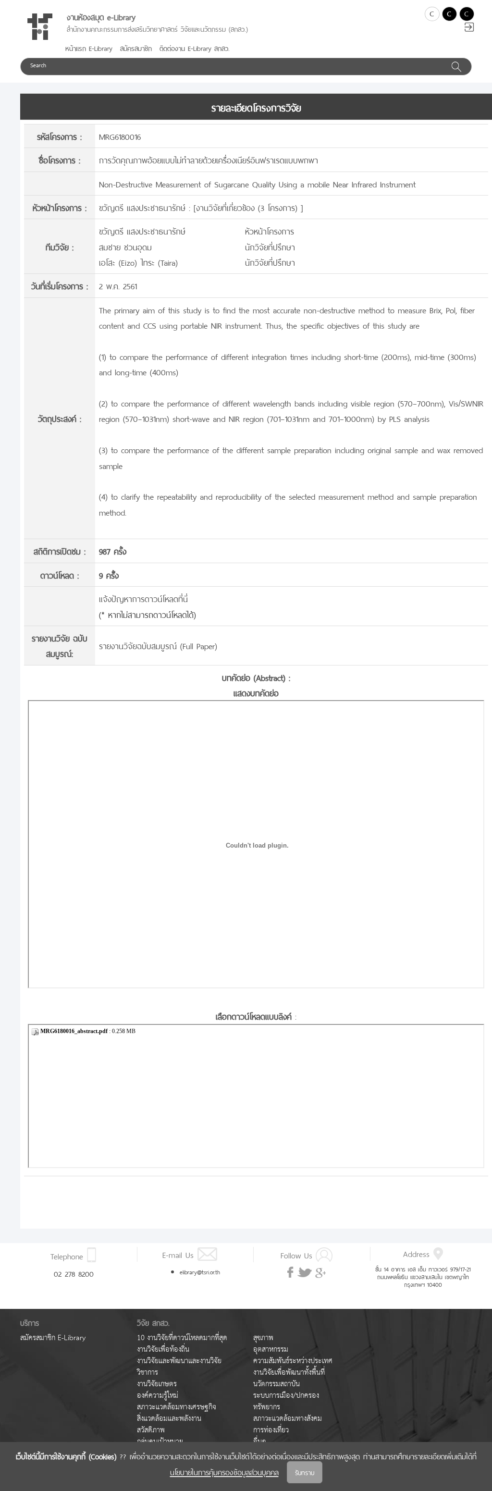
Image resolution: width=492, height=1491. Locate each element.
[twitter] (304, 1273)
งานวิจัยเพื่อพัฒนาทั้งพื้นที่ (289, 1373)
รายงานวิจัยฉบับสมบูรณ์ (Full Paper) (158, 645)
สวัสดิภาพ (151, 1430)
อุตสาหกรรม (270, 1349)
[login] (469, 28)
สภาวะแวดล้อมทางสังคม (287, 1419)
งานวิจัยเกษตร (157, 1384)
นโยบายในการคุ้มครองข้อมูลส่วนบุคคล (224, 1471)
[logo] (40, 26)
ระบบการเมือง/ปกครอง (286, 1396)
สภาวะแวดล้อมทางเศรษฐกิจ (176, 1407)
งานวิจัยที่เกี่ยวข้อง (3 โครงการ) (248, 206)
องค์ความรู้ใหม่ (157, 1396)
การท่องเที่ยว (271, 1430)
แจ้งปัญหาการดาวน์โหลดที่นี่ (143, 598)
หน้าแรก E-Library (88, 47)
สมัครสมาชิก (136, 47)
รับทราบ (304, 1472)
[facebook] (291, 1272)
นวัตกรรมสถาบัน (276, 1384)
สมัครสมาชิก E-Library (53, 1338)
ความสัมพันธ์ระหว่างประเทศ (292, 1361)
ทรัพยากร (266, 1407)
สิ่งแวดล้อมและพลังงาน (169, 1419)
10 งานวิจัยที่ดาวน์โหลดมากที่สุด (182, 1338)
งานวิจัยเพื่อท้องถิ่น (163, 1349)
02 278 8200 (74, 1273)
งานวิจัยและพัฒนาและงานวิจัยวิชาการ (179, 1367)
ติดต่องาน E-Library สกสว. (195, 47)
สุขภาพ (263, 1338)
